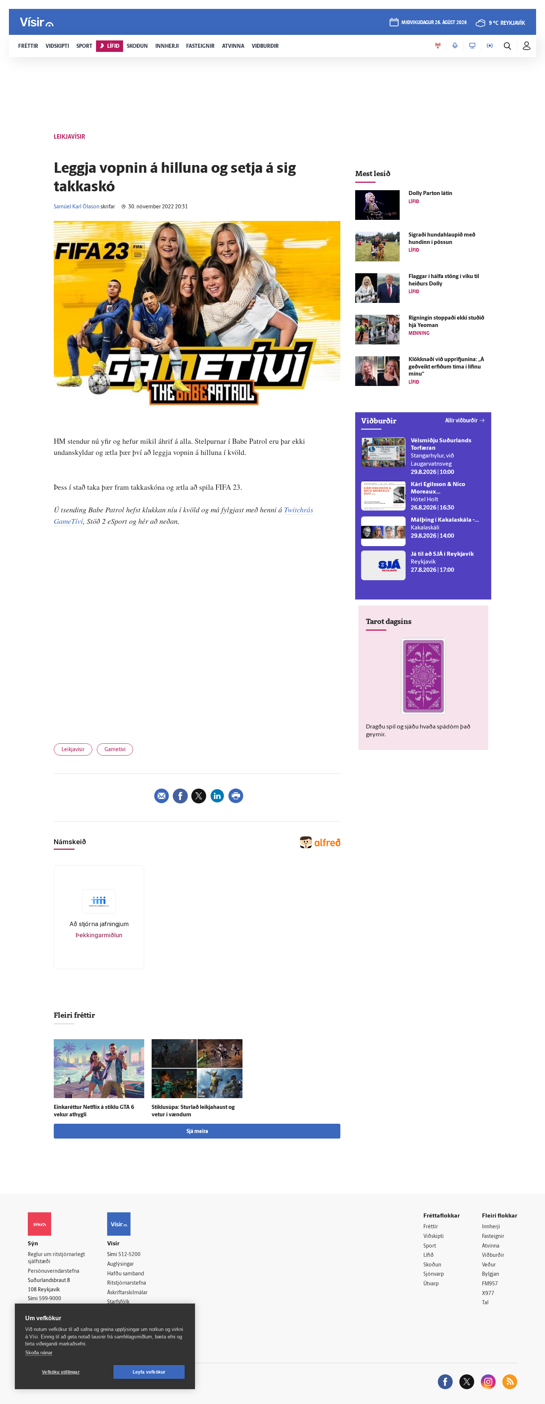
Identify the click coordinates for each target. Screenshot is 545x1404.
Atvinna (490, 1246)
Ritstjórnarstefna (126, 1283)
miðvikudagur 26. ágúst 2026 (434, 22)
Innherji (491, 1227)
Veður (489, 1265)
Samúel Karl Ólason (76, 207)
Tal (485, 1303)
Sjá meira (197, 1131)
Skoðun (432, 1265)
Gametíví (115, 750)
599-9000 (50, 1299)
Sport (429, 1246)
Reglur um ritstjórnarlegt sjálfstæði (56, 1258)
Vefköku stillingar (61, 1372)
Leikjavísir (73, 750)
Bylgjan (490, 1274)
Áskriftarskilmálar (127, 1293)
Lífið (428, 1255)
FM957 (490, 1284)
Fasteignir (493, 1236)
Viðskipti (433, 1236)
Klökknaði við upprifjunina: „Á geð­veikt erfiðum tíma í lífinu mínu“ (446, 367)
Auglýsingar (120, 1264)
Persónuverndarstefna (53, 1271)
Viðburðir (493, 1255)
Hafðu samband (125, 1274)
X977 (488, 1293)
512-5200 (129, 1255)
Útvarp (431, 1284)
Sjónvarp (433, 1274)
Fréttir (430, 1227)
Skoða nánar (38, 1352)
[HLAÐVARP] (455, 46)
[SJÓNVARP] (472, 46)
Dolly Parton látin (430, 193)
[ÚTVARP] (489, 46)
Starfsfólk (118, 1302)
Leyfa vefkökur (149, 1372)
